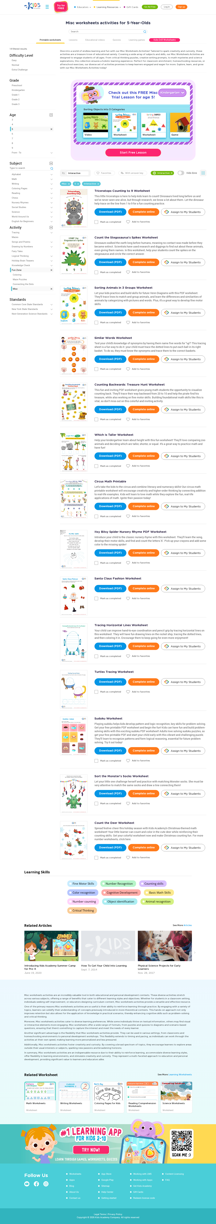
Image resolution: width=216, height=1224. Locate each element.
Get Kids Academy (142, 1185)
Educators (82, 7)
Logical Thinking (20, 255)
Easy (14, 60)
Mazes (15, 237)
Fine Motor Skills (83, 884)
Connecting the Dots (23, 284)
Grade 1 (15, 94)
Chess (15, 197)
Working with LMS (142, 1173)
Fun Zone (16, 269)
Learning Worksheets (180, 1074)
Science (16, 211)
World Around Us (20, 216)
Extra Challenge (20, 69)
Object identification (120, 901)
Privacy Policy (115, 1214)
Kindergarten (18, 90)
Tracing (15, 232)
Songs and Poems (21, 241)
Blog (71, 1185)
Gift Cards (132, 7)
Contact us (74, 1197)
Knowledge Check (21, 265)
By (63, 173)
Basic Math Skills (160, 892)
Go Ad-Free (149, 7)
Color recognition (84, 892)
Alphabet (16, 174)
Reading (16, 193)
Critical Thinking (83, 910)
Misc (15, 288)
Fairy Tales (17, 251)
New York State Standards (25, 309)
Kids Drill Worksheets (165, 39)
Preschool (17, 85)
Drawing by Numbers (22, 246)
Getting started (108, 1197)
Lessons (73, 39)
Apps (72, 1179)
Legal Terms (100, 1214)
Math (14, 178)
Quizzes (117, 39)
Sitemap (105, 1185)
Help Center (107, 1191)
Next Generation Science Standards (29, 313)
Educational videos (95, 39)
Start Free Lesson (133, 152)
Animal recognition (158, 901)
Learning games (137, 39)
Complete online (144, 212)
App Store (106, 1173)
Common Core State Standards (27, 304)
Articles (188, 925)
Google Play (107, 1179)
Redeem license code (144, 1197)
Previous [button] (21, 952)
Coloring (17, 274)
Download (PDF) (110, 212)
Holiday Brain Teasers (23, 260)
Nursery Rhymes (20, 202)
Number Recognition (119, 884)
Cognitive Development (122, 892)
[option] (51, 951)
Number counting (84, 901)
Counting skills (153, 884)
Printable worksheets (50, 39)
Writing (15, 183)
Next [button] (194, 952)
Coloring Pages (19, 188)
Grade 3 (15, 104)
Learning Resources (107, 7)
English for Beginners (23, 221)
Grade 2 (15, 99)
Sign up (181, 7)
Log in (167, 7)
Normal (15, 64)
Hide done (191, 173)
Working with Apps (142, 1179)
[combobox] (77, 173)
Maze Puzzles (20, 279)
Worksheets (75, 1173)
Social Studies (19, 207)
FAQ (167, 1179)
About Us (74, 1191)
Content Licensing (174, 1173)
